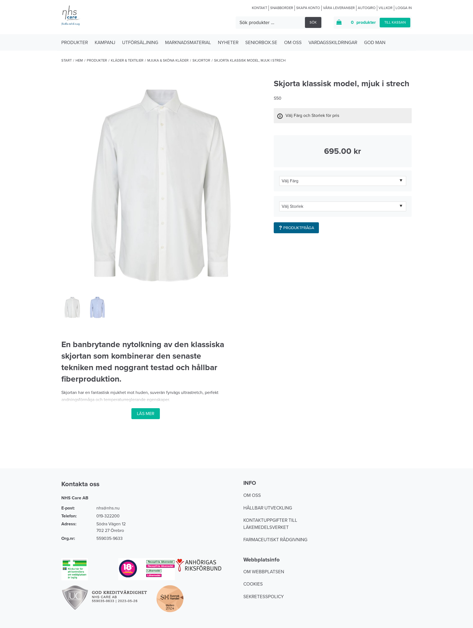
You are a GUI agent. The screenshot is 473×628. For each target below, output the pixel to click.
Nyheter (228, 42)
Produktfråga (298, 227)
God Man (374, 42)
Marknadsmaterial (188, 42)
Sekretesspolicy (263, 597)
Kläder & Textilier (127, 60)
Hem (79, 60)
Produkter (74, 42)
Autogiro (367, 8)
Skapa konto (308, 8)
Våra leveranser (339, 8)
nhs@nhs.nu (108, 508)
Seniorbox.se (261, 42)
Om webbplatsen (263, 572)
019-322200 (108, 516)
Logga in (404, 8)
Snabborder (281, 8)
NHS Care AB (74, 498)
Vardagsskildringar (332, 42)
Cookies (253, 584)
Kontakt (259, 8)
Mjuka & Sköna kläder (168, 60)
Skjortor (201, 60)
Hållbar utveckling (267, 508)
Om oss (293, 42)
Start (66, 60)
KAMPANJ (105, 42)
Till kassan (395, 22)
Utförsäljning (140, 42)
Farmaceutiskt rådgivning (275, 540)
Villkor (386, 8)
